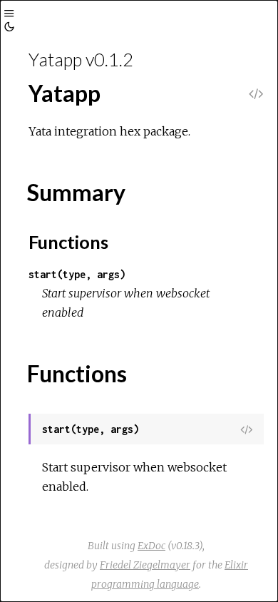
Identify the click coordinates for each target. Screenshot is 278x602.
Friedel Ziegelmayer (145, 564)
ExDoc (151, 545)
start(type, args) (77, 274)
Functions (68, 241)
